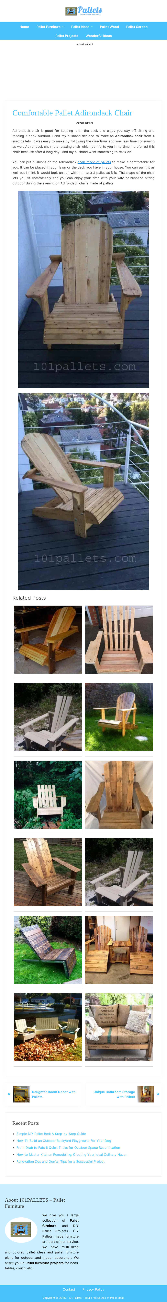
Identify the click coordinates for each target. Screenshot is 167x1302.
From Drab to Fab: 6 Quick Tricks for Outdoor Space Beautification (68, 1148)
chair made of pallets (94, 162)
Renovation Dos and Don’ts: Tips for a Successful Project (60, 1161)
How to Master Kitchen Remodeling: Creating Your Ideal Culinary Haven (71, 1154)
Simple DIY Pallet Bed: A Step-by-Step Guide (51, 1134)
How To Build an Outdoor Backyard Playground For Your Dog (63, 1141)
